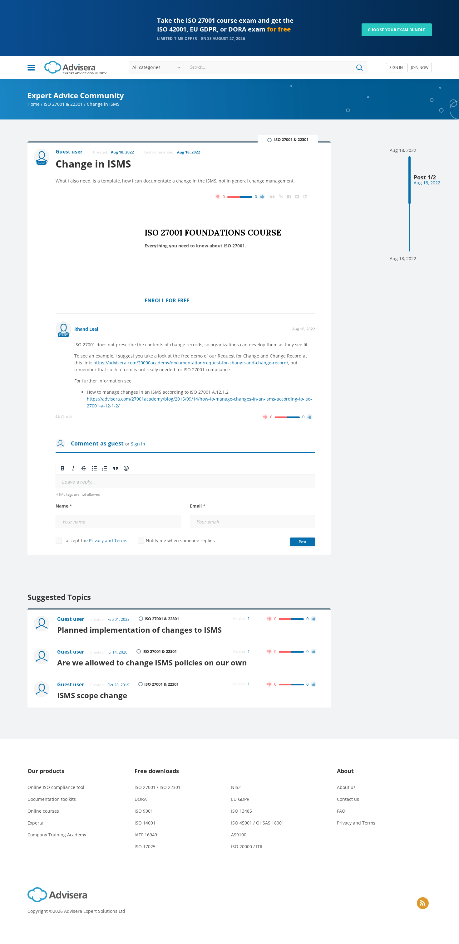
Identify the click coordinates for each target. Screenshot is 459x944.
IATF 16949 (146, 835)
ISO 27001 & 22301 (63, 104)
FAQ (341, 811)
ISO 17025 (145, 846)
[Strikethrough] (83, 468)
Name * (64, 506)
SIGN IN (396, 67)
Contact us (348, 799)
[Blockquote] (115, 468)
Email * (197, 506)
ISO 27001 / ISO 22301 (157, 787)
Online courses (43, 811)
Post (302, 541)
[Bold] (62, 468)
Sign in (138, 444)
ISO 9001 (144, 811)
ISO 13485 (241, 811)
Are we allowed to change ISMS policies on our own (152, 662)
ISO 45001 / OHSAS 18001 (257, 823)
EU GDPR (240, 799)
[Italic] (73, 468)
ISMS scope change (92, 695)
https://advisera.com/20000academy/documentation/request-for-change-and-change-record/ (190, 363)
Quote (67, 417)
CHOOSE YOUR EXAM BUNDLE (397, 29)
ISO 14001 (145, 823)
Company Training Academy (56, 835)
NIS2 (236, 787)
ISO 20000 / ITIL (247, 846)
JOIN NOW (419, 67)
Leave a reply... (78, 482)
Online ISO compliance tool (55, 787)
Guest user (70, 619)
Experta (35, 823)
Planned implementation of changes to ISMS (139, 630)
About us (346, 787)
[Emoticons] (126, 468)
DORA (141, 799)
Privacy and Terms (108, 540)
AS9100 (238, 835)
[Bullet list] (94, 468)
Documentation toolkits (51, 799)
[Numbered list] (105, 468)
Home (33, 104)
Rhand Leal (86, 329)
